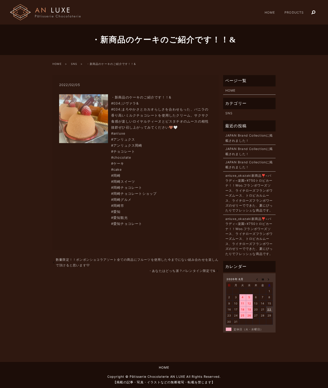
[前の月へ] (256, 279)
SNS (74, 64)
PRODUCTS (294, 12)
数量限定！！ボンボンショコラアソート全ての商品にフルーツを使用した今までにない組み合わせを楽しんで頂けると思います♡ (137, 262)
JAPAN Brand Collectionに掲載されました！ (249, 137)
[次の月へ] (269, 279)
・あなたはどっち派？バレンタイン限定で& (182, 271)
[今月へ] (262, 279)
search (313, 12)
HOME (270, 12)
